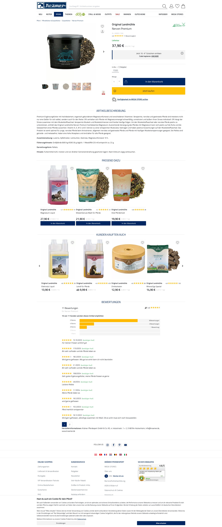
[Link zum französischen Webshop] (106, 454)
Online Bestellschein (46, 485)
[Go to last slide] (39, 266)
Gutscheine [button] (140, 14)
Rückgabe (41, 475)
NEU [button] (40, 14)
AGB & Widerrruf (111, 485)
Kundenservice (78, 462)
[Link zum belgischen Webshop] (116, 454)
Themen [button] (68, 14)
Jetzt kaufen (148, 91)
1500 (115, 70)
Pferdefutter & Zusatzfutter (51, 20)
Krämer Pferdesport (114, 462)
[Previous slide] (38, 51)
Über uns (108, 471)
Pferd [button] (58, 14)
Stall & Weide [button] (94, 14)
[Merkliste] (177, 5)
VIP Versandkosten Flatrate (48, 480)
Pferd (38, 20)
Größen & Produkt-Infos (80, 485)
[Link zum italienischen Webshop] (126, 454)
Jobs (114, 475)
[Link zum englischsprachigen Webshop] (121, 454)
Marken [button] (127, 14)
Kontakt (74, 466)
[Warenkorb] (183, 5)
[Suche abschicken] (165, 6)
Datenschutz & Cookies (114, 490)
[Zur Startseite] (52, 5)
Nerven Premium (77, 20)
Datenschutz (81, 519)
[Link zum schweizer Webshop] (101, 454)
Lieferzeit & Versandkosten (48, 471)
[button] (80, 14)
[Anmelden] (171, 5)
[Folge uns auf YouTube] (125, 445)
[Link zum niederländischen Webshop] (111, 454)
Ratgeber (123, 67)
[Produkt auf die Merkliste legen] (102, 26)
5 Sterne (73, 320)
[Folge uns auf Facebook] (113, 445)
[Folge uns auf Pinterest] (119, 445)
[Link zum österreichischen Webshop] (96, 454)
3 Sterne (73, 327)
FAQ (39, 494)
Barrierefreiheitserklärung (115, 481)
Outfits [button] (108, 14)
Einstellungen (61, 523)
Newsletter (75, 475)
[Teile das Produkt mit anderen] (102, 31)
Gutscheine (42, 489)
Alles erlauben (161, 523)
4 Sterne (73, 323)
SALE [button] (118, 14)
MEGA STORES (177, 14)
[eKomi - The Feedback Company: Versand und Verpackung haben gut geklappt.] (151, 472)
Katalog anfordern (78, 494)
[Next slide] (103, 51)
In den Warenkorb (58, 223)
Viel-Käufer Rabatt (78, 480)
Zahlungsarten (43, 466)
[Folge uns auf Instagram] (107, 445)
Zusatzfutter (66, 20)
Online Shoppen (45, 462)
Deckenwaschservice (79, 489)
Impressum (109, 494)
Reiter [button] (49, 14)
